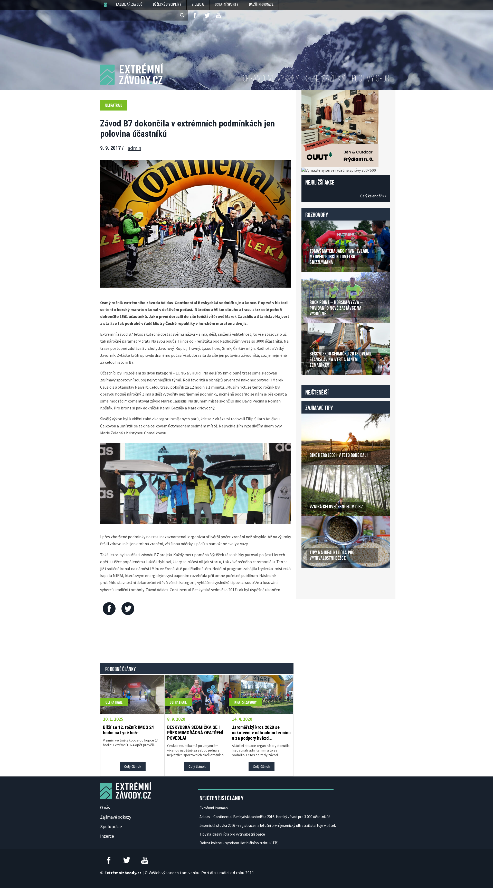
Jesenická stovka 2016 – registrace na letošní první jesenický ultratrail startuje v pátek (268, 825)
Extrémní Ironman (214, 807)
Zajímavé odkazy (115, 817)
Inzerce (107, 836)
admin (134, 148)
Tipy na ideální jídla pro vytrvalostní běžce (232, 834)
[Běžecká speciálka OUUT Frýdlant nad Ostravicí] (339, 128)
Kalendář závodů (129, 5)
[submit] (182, 15)
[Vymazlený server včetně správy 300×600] (338, 169)
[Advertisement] (196, 640)
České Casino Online (313, 581)
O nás (105, 807)
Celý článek (132, 766)
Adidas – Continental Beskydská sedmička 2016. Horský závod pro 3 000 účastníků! (265, 816)
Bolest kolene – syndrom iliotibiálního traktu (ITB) (239, 842)
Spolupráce (111, 826)
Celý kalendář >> (373, 196)
